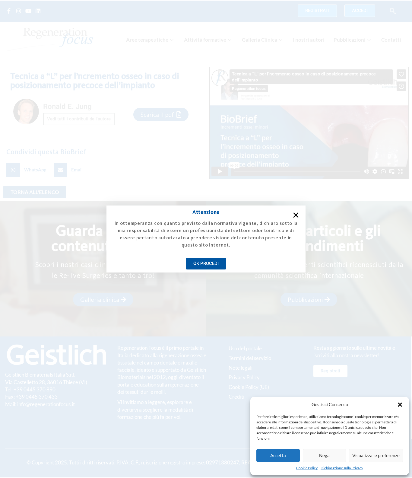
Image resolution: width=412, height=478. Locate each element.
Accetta (278, 455)
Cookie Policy (307, 468)
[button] (400, 405)
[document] (206, 239)
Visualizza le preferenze (376, 455)
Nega (324, 455)
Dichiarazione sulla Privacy (342, 468)
